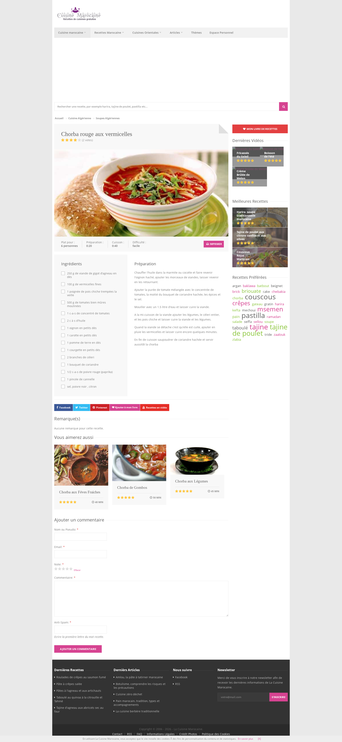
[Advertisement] (171, 72)
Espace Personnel (221, 32)
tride (268, 334)
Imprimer (215, 244)
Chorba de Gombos (132, 487)
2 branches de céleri (80, 357)
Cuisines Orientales (145, 32)
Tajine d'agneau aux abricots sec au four (79, 709)
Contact (117, 734)
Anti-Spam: (62, 622)
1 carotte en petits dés (82, 335)
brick (236, 291)
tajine (259, 327)
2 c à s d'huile (76, 320)
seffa (248, 321)
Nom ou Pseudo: (66, 529)
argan (236, 285)
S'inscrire (278, 697)
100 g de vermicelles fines (84, 284)
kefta (236, 310)
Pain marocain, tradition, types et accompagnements (137, 703)
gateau (257, 304)
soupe (269, 321)
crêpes (241, 303)
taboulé (240, 328)
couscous (260, 297)
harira (279, 304)
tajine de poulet (260, 330)
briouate (251, 290)
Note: (59, 564)
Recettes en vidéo (156, 407)
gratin (268, 304)
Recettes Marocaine (107, 32)
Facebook (64, 407)
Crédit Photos (188, 734)
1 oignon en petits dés (82, 328)
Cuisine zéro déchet (129, 694)
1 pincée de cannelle (81, 379)
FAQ (139, 734)
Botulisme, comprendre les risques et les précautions (139, 686)
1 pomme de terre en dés (84, 342)
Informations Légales (161, 734)
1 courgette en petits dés (83, 350)
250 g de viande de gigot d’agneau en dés (92, 275)
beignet (277, 285)
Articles (175, 32)
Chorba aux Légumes (191, 481)
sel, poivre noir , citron (82, 386)
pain (236, 316)
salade (237, 321)
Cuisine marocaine (70, 32)
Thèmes (196, 32)
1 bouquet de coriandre (83, 364)
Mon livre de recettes (261, 129)
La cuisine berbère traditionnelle (137, 711)
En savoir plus (245, 738)
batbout (263, 285)
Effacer (77, 570)
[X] (259, 738)
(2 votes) (87, 140)
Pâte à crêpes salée (69, 684)
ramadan (274, 316)
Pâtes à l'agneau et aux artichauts (78, 691)
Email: (59, 547)
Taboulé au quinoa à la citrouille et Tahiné (78, 699)
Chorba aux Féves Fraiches (79, 492)
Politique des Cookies (216, 734)
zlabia (236, 339)
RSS (177, 684)
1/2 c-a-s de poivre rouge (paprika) (90, 372)
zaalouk (279, 334)
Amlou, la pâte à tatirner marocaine (139, 677)
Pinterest (101, 407)
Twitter (83, 407)
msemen (270, 309)
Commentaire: (64, 577)
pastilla (253, 315)
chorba (237, 298)
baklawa (249, 285)
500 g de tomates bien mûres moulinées (86, 304)
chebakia (278, 291)
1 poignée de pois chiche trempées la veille (92, 293)
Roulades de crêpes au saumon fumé (81, 677)
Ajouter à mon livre (126, 407)
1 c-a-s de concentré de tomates (88, 313)
